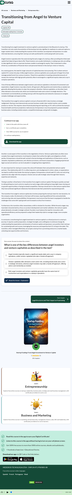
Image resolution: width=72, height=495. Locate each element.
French (11, 474)
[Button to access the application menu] (69, 2)
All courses (4, 10)
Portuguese (19, 474)
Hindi (26, 474)
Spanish (5, 474)
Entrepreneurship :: (33, 10)
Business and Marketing (18, 10)
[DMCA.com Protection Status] (36, 482)
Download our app (9, 454)
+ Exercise (5, 36)
